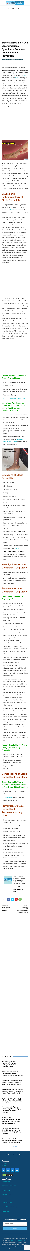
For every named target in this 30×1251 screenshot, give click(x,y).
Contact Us (4, 1165)
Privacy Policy (6, 1181)
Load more (14, 1146)
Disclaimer (19, 1240)
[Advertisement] (15, 25)
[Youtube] (17, 1170)
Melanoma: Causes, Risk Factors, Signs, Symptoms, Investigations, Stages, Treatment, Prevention (12, 1091)
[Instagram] (8, 1170)
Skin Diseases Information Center (13, 8)
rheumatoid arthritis (10, 441)
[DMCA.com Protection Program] (7, 1176)
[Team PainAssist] (8, 884)
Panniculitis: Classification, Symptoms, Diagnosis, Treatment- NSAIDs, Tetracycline (12, 1073)
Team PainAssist (14, 63)
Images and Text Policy (9, 1186)
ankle (17, 548)
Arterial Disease (8, 415)
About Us (4, 1163)
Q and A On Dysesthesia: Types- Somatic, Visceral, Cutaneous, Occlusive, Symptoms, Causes (12, 1082)
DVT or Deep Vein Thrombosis (14, 398)
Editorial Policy (6, 1190)
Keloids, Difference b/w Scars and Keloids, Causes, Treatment (8, 909)
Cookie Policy (6, 1211)
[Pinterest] (16, 899)
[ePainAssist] (15, 3)
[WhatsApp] (20, 899)
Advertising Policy (7, 1202)
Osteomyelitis (8, 797)
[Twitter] (12, 899)
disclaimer (16, 885)
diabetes (20, 439)
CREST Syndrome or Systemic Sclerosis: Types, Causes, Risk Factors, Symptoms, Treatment (12, 1100)
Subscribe (15, 1228)
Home (3, 8)
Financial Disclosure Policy (9, 1207)
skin (16, 78)
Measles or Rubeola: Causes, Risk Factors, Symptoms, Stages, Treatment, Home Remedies (12, 1140)
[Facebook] (8, 899)
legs (24, 75)
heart (12, 210)
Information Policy (7, 1194)
